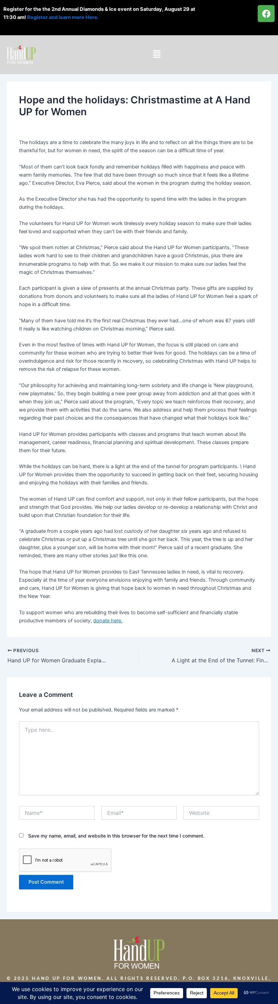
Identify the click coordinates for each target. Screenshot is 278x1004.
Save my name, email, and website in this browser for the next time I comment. (116, 836)
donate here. (107, 621)
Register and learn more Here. (63, 17)
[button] (157, 54)
